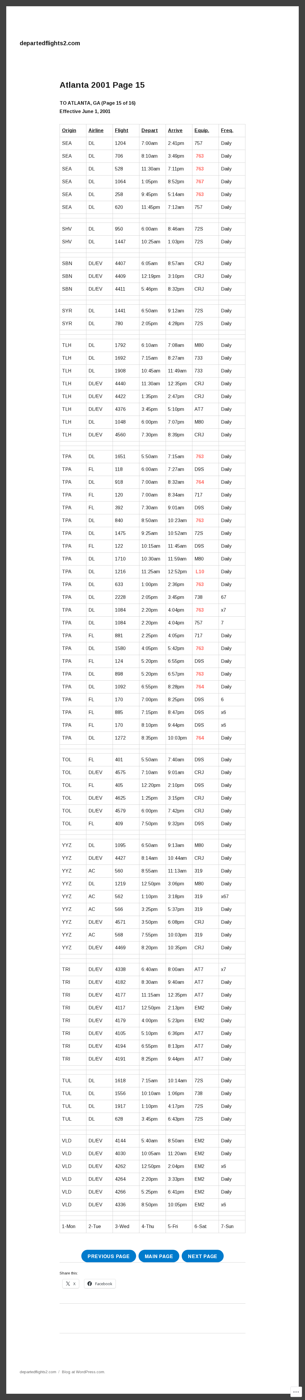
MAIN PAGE (159, 1256)
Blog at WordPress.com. (83, 1372)
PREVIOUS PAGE (109, 1256)
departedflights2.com (50, 43)
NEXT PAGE (202, 1256)
